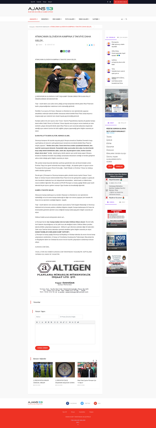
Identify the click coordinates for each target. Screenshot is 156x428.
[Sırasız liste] (54, 322)
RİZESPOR (44, 19)
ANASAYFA (33, 19)
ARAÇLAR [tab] (123, 123)
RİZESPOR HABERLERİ (42, 26)
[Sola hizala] (46, 322)
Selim (40, 44)
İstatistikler (82, 412)
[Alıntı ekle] (70, 322)
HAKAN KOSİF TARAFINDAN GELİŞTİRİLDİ (78, 417)
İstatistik (39, 2)
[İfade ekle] (61, 322)
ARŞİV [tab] (123, 202)
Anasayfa (31, 26)
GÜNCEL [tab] (111, 202)
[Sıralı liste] (57, 322)
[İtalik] (39, 322)
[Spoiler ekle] (75, 322)
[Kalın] (37, 322)
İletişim (50, 2)
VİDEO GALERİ (83, 19)
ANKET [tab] (112, 123)
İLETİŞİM (95, 19)
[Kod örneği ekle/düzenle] (72, 322)
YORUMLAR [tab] (111, 37)
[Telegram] (66, 51)
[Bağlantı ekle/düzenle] (63, 322)
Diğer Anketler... (110, 133)
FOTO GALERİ (69, 19)
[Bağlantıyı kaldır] (66, 322)
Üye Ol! (33, 2)
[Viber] (69, 51)
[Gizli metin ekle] (78, 322)
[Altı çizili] (42, 322)
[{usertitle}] (108, 43)
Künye (44, 2)
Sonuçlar (119, 166)
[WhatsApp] (64, 51)
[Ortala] (48, 322)
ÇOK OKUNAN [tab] (123, 37)
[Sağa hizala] (51, 322)
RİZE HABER (56, 19)
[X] (61, 51)
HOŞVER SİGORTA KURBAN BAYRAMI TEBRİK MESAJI (114, 243)
